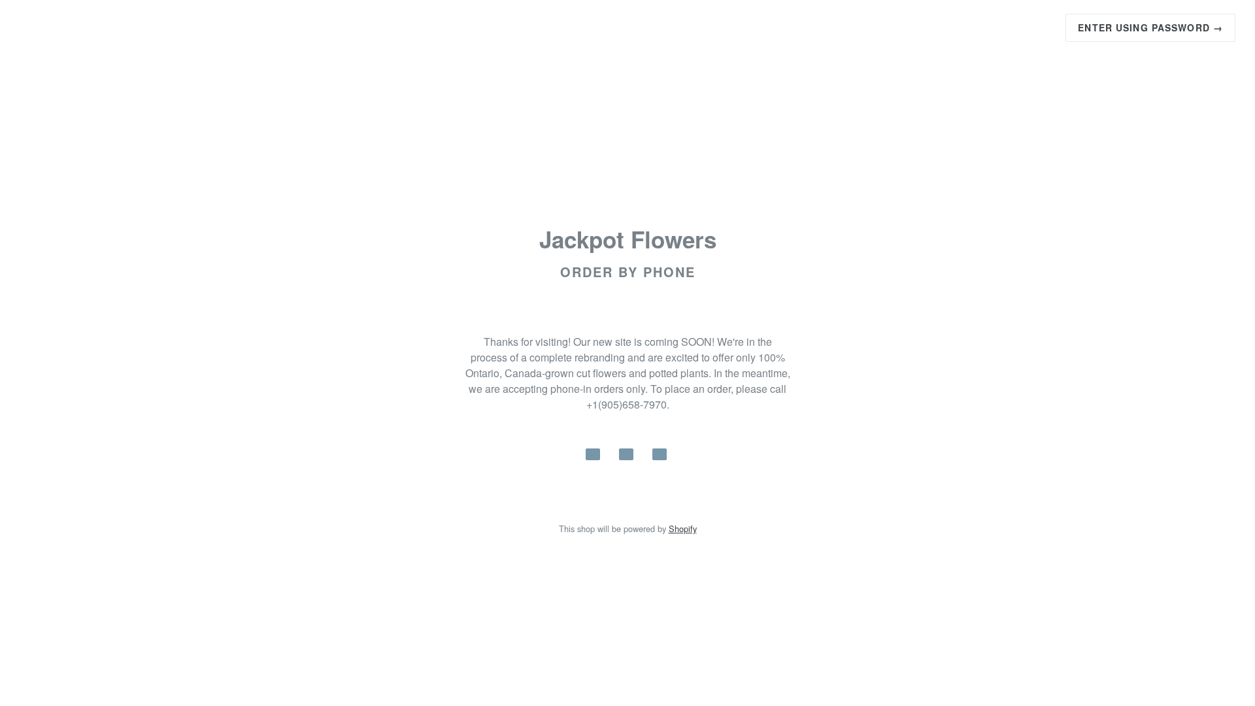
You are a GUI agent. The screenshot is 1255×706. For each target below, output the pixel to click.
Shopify (683, 528)
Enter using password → (1150, 27)
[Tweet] (626, 454)
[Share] (593, 454)
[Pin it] (659, 454)
